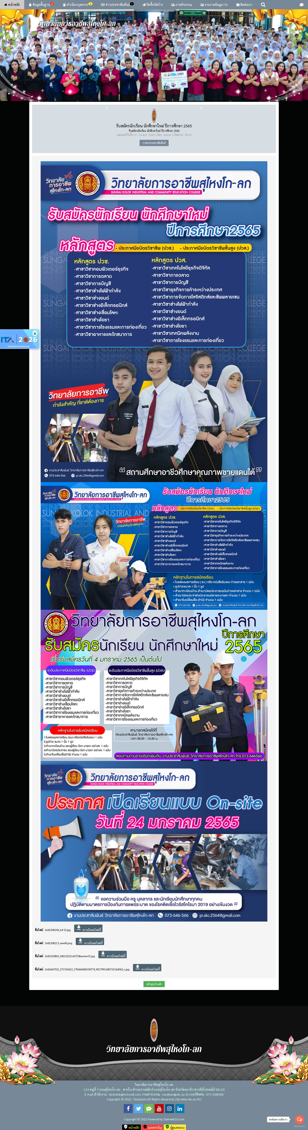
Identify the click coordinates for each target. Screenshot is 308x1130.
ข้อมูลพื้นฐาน (42, 4)
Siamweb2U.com (173, 1123)
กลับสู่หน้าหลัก (154, 988)
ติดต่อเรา (246, 4)
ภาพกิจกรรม (183, 4)
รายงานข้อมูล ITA (216, 4)
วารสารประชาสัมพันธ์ (154, 146)
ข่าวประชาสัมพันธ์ (119, 4)
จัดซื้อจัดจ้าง (154, 4)
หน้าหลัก (13, 4)
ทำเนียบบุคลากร (78, 4)
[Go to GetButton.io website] (299, 1126)
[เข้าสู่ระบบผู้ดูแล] (301, 4)
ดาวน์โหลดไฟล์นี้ (88, 931)
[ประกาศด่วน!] (19, 339)
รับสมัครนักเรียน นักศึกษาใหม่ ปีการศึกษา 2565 (154, 129)
